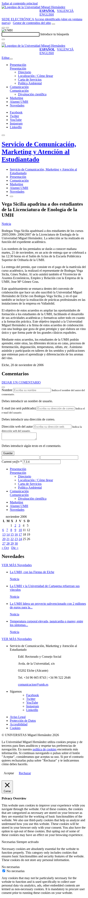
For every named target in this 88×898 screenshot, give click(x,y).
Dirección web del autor (17, 426)
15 (12, 534)
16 (16, 534)
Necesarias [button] (9, 842)
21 (8, 539)
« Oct (5, 548)
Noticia (6, 224)
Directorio (24, 72)
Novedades (17, 105)
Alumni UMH (19, 101)
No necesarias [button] (11, 867)
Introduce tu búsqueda (54, 34)
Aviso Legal (18, 717)
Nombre (7, 390)
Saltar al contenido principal (20, 3)
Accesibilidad (18, 724)
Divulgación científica (32, 94)
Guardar (8, 453)
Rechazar (25, 773)
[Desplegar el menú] (7, 27)
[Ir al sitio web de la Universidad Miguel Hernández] (33, 7)
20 (4, 539)
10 (20, 530)
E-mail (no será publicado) (19, 408)
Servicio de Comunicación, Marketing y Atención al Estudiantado (39, 151)
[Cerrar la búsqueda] (3, 43)
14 (8, 534)
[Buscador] (53, 24)
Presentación (18, 64)
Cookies (15, 728)
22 (12, 539)
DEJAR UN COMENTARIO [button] (21, 382)
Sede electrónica (18, 19)
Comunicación (19, 87)
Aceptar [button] (9, 773)
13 (4, 534)
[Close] (3, 387)
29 (12, 543)
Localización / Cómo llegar (35, 76)
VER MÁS (17, 565)
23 (16, 539)
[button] (18, 68)
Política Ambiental (30, 83)
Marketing (16, 98)
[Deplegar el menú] (11, 196)
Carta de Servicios (30, 79)
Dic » (14, 548)
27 (4, 543)
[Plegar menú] (11, 59)
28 (8, 543)
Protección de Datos (23, 720)
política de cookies (44, 749)
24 (20, 539)
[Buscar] (3, 39)
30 (16, 543)
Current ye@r (12, 461)
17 (20, 534)
